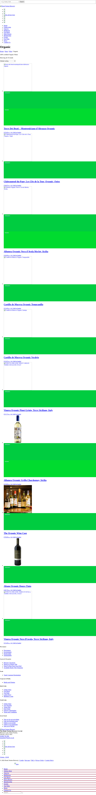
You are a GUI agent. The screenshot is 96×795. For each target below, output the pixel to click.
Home (5, 25)
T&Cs (32, 760)
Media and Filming (9, 682)
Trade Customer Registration (12, 675)
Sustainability (8, 655)
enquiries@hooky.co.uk (7, 738)
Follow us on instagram (11, 724)
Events (6, 37)
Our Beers (7, 32)
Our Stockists (8, 705)
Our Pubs (6, 39)
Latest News (7, 695)
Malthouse (7, 30)
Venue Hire (7, 707)
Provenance (7, 650)
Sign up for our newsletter (11, 719)
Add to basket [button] (17, 132)
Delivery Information (10, 710)
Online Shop (7, 689)
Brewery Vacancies (9, 662)
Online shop (7, 27)
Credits (21, 760)
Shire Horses (7, 34)
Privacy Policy (40, 760)
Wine (10, 51)
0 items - (4, 757)
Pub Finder (7, 709)
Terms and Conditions (10, 712)
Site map (27, 760)
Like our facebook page (11, 721)
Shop (6, 51)
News (5, 40)
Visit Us (6, 29)
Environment (7, 652)
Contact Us (7, 42)
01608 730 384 (4, 736)
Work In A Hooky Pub (10, 664)
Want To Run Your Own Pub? (13, 666)
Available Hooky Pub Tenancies (13, 668)
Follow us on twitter (10, 723)
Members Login (8, 696)
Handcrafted (7, 654)
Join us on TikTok (9, 726)
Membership (7, 35)
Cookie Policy (49, 760)
